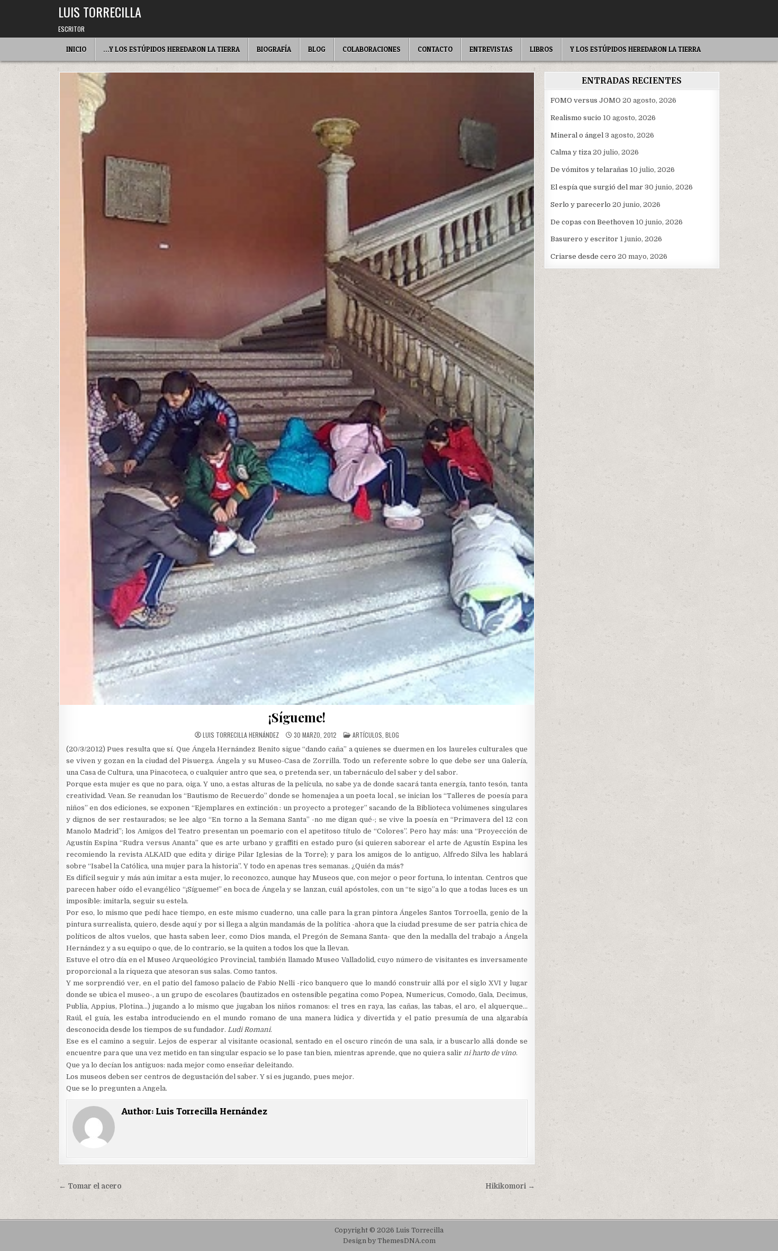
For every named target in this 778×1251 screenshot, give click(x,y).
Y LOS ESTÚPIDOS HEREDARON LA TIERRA (635, 49)
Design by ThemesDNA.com (389, 1241)
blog (392, 734)
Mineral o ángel (576, 135)
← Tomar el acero (90, 1186)
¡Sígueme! (296, 717)
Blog (316, 49)
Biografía (274, 49)
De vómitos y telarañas (589, 170)
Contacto (435, 49)
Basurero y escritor (584, 239)
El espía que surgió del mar (596, 187)
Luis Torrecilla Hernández (241, 735)
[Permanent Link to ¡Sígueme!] (297, 388)
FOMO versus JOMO (585, 100)
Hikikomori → (510, 1186)
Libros (541, 49)
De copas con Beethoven (592, 222)
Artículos (367, 734)
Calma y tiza (570, 152)
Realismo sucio (575, 118)
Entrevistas (491, 49)
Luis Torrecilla (99, 11)
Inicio (76, 49)
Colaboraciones (371, 49)
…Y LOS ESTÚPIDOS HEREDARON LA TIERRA (171, 49)
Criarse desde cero (583, 256)
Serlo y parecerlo (580, 204)
